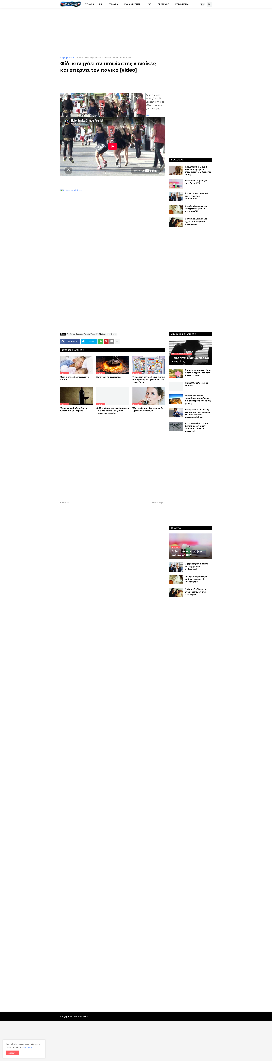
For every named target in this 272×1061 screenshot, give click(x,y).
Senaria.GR (83, 1016)
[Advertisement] (136, 32)
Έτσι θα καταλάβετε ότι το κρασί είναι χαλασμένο (73, 409)
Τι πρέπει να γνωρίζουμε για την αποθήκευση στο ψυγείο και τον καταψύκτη (148, 379)
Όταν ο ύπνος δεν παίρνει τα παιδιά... (74, 378)
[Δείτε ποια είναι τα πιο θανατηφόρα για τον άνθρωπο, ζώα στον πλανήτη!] (176, 426)
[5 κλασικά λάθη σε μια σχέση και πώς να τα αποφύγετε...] (176, 222)
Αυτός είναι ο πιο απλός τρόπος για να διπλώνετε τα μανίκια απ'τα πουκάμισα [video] (197, 413)
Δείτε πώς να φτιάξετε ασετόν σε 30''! (196, 181)
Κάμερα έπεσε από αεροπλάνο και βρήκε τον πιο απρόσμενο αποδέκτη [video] (198, 399)
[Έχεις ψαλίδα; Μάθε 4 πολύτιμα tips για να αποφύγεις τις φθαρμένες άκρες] (176, 170)
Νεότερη (66, 502)
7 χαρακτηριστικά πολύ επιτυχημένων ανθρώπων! (196, 196)
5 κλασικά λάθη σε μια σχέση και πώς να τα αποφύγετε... (196, 221)
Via (147, 115)
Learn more (27, 1047)
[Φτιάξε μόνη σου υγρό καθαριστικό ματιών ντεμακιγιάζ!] (176, 209)
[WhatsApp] (100, 341)
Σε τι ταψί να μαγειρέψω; (108, 377)
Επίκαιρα (113, 4)
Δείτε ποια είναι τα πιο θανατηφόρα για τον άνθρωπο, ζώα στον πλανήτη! (196, 427)
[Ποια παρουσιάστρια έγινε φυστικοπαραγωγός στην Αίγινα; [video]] (176, 373)
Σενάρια (89, 4)
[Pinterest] (106, 341)
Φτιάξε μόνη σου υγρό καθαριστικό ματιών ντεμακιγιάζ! (196, 208)
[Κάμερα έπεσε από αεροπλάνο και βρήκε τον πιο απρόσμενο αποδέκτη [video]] (176, 399)
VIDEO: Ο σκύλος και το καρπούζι (196, 384)
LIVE (149, 4)
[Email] (111, 341)
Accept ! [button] (12, 1053)
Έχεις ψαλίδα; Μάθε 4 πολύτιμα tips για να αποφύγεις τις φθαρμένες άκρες (198, 171)
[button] (202, 4)
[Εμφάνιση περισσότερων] (117, 341)
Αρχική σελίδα (67, 58)
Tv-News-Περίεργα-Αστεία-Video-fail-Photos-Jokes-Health (103, 58)
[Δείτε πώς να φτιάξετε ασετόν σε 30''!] (176, 183)
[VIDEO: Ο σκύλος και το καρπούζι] (176, 386)
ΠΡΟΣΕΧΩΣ (163, 4)
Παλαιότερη (157, 502)
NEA (100, 4)
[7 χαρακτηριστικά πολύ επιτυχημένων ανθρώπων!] (176, 196)
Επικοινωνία (182, 4)
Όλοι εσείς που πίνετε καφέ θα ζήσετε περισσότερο (147, 409)
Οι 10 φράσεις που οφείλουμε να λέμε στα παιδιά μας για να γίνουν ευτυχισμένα (112, 410)
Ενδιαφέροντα (132, 4)
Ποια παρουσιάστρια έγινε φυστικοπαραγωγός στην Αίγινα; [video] (198, 372)
